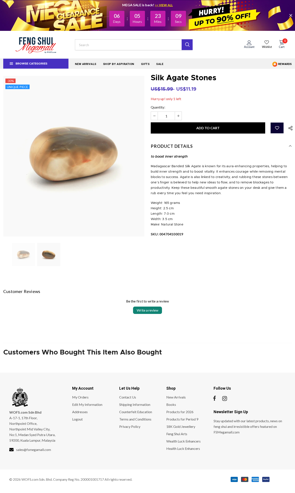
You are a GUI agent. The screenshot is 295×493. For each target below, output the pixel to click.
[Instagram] (224, 398)
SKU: (167, 234)
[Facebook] (214, 398)
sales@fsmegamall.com (33, 449)
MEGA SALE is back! (138, 5)
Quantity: (158, 107)
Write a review (147, 310)
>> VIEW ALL (164, 5)
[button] (277, 128)
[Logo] (35, 44)
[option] (73, 156)
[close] (291, 15)
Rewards (285, 64)
